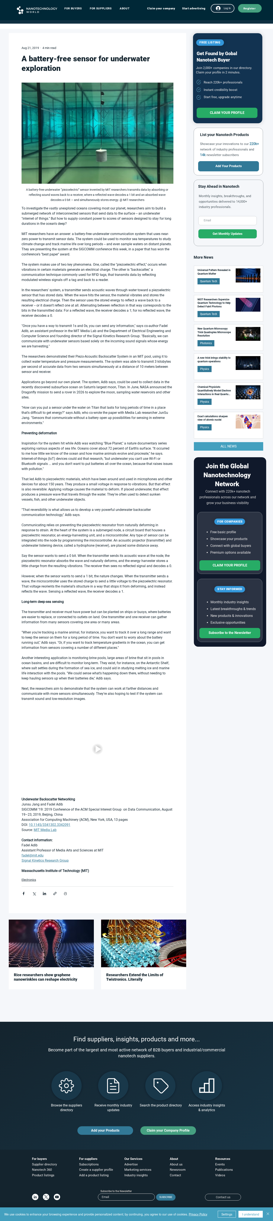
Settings (226, 1214)
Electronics (29, 879)
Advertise (131, 1164)
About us (176, 1164)
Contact (176, 1175)
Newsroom (178, 1170)
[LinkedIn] (35, 1197)
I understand (250, 1214)
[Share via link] (55, 893)
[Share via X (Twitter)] (34, 893)
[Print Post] (65, 893)
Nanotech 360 (42, 1170)
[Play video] (97, 749)
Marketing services (137, 1170)
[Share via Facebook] (24, 893)
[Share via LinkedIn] (44, 893)
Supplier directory (44, 1164)
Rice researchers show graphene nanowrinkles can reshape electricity (45, 977)
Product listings (43, 1175)
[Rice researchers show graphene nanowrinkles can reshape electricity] (51, 943)
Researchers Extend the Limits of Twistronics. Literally (134, 977)
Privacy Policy (198, 1214)
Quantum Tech (208, 281)
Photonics (206, 343)
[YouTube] (57, 1197)
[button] (75, 8)
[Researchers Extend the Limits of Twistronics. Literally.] (143, 943)
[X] (46, 1197)
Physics (204, 369)
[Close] (267, 1214)
